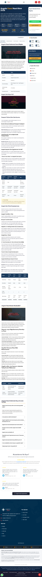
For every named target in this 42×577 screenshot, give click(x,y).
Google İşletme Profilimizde (21, 461)
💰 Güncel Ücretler (9, 25)
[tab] (3, 41)
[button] (23, 37)
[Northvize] (7, 2)
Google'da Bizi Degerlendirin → (22, 493)
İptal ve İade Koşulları (35, 572)
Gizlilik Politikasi (5, 572)
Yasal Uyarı (33, 569)
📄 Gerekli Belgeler (17, 25)
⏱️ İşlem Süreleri (23, 25)
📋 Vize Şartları (3, 25)
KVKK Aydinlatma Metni (13, 572)
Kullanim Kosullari (21, 572)
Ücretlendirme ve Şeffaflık (21, 573)
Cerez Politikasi (28, 572)
